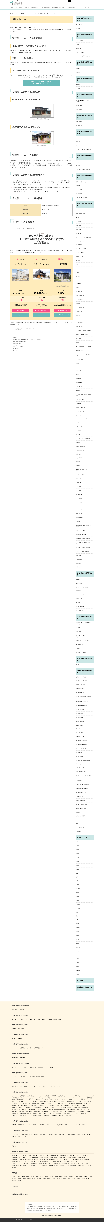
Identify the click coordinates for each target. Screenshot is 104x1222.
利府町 (77, 849)
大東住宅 (78, 88)
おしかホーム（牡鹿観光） (82, 587)
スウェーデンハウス (80, 399)
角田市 (77, 919)
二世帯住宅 (78, 831)
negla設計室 (79, 458)
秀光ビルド (78, 28)
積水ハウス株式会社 (80, 446)
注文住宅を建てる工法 (81, 792)
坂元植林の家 (79, 125)
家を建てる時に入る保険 (81, 804)
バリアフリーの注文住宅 (81, 748)
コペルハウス (79, 509)
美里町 (77, 853)
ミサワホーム (79, 422)
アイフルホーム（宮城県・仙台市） (83, 543)
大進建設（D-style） (80, 350)
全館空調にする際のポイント (82, 767)
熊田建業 (78, 84)
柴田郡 (77, 966)
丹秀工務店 (78, 490)
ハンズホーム (79, 24)
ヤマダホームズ (79, 359)
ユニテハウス (79, 221)
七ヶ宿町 (78, 908)
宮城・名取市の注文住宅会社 (84, 156)
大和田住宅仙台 (79, 322)
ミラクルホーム (79, 299)
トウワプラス (79, 482)
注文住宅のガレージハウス (82, 744)
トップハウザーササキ (81, 138)
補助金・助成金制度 (80, 800)
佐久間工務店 (79, 105)
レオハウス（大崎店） (81, 652)
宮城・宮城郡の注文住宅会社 (84, 63)
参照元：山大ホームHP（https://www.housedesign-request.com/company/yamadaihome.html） (35, 184)
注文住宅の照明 (79, 713)
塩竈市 (77, 935)
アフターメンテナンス (81, 819)
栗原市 (77, 916)
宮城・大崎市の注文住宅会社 (44, 7)
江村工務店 (78, 225)
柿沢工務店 (78, 229)
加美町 (77, 865)
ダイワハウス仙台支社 (81, 534)
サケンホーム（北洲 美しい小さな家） (84, 636)
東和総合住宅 (79, 382)
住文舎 (77, 217)
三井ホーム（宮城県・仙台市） (83, 547)
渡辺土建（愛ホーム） (81, 182)
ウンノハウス (79, 311)
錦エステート (79, 276)
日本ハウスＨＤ (79, 415)
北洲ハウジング (79, 44)
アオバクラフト (79, 72)
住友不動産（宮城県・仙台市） (83, 538)
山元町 (77, 873)
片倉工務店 (78, 486)
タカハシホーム (79, 109)
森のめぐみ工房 (79, 256)
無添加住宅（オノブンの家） (82, 640)
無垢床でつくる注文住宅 (81, 677)
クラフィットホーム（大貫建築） (83, 237)
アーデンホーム (79, 165)
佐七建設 (78, 627)
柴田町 (77, 880)
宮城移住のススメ (72, 7)
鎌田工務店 (78, 563)
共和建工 (78, 664)
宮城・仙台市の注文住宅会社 (17, 7)
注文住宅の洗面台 (80, 721)
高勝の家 (78, 648)
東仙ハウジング (79, 326)
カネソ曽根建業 (79, 517)
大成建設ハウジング (80, 403)
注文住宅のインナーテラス (82, 740)
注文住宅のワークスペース (82, 701)
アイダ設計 (78, 430)
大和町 (77, 892)
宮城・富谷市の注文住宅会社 (84, 35)
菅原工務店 (78, 631)
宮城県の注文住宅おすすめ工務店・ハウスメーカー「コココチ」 (27, 339)
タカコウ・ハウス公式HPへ (41, 310)
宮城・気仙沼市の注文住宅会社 (84, 132)
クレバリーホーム (80, 426)
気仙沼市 (78, 970)
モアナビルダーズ (80, 450)
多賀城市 (78, 947)
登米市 (77, 939)
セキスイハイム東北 (80, 530)
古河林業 (78, 303)
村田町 (77, 884)
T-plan (77, 272)
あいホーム (78, 48)
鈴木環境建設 (79, 583)
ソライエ (78, 280)
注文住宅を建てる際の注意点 (58, 7)
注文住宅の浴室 (79, 732)
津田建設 (78, 579)
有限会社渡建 (79, 121)
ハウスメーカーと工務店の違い (83, 760)
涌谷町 (77, 861)
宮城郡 (77, 974)
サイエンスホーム (80, 193)
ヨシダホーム (79, 145)
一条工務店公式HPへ (62, 310)
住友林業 (78, 442)
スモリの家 (78, 370)
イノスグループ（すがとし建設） (83, 149)
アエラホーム (79, 374)
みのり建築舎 (79, 502)
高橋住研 (78, 141)
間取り (77, 823)
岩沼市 (77, 923)
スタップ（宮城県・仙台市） (82, 551)
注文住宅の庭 (79, 752)
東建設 (77, 287)
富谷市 (77, 931)
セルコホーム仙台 (80, 474)
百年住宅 (78, 465)
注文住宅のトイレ (80, 736)
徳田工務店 (78, 555)
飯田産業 (78, 390)
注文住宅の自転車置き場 (81, 705)
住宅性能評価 (79, 780)
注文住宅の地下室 (80, 692)
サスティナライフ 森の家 (82, 241)
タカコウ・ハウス (80, 594)
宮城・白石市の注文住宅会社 (84, 95)
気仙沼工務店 (79, 244)
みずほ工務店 (79, 494)
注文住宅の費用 (79, 756)
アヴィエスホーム (80, 307)
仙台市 (77, 955)
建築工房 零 (79, 567)
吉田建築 (78, 315)
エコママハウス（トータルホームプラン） (83, 623)
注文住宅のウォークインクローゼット (83, 697)
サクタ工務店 (79, 189)
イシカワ (78, 521)
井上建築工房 (79, 291)
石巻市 (77, 951)
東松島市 (78, 927)
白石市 (77, 943)
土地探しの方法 (79, 796)
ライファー (78, 268)
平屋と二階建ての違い (81, 771)
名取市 (77, 962)
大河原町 (78, 904)
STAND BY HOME (80, 644)
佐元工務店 (78, 283)
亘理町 (77, 896)
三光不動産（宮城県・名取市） (83, 169)
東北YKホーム (79, 610)
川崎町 (77, 877)
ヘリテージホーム (80, 411)
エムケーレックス (80, 506)
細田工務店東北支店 (80, 213)
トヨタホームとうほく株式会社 (83, 438)
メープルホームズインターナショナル (83, 354)
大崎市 (77, 958)
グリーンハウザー (80, 252)
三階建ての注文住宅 (80, 684)
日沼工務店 (78, 454)
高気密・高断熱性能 (80, 816)
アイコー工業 (79, 386)
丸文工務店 (78, 233)
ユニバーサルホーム (80, 407)
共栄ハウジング (79, 513)
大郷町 (77, 845)
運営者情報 (87, 7)
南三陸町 (78, 888)
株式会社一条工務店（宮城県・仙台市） (83, 526)
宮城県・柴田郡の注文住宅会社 (84, 116)
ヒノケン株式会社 (80, 606)
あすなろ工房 (79, 598)
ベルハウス (78, 260)
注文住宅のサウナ (80, 688)
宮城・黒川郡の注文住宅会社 (84, 79)
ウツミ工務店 (79, 498)
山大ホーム (78, 602)
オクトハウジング (80, 295)
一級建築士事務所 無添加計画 (83, 334)
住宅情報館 (78, 378)
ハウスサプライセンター (81, 197)
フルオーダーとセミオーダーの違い (83, 776)
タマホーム (78, 434)
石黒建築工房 (79, 559)
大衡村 (77, 842)
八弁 (77, 264)
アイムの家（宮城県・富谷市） (83, 56)
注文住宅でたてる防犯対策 (82, 788)
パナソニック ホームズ (81, 419)
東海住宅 (78, 461)
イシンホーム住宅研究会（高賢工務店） (83, 395)
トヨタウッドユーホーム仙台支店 (83, 330)
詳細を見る (20, 315)
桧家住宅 (78, 363)
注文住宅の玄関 (79, 725)
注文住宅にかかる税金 (81, 808)
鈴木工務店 (78, 338)
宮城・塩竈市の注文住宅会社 (84, 659)
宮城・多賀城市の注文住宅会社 (84, 19)
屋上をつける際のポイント (82, 764)
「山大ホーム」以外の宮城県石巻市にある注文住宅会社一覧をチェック (41, 82)
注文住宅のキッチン (80, 728)
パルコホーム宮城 (80, 52)
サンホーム (78, 319)
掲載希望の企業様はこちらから (84, 988)
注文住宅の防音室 (80, 709)
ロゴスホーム (79, 367)
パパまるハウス (79, 162)
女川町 (77, 857)
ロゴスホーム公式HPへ (20, 310)
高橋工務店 (78, 591)
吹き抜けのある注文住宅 (81, 680)
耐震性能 (78, 812)
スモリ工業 (78, 478)
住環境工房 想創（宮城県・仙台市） (83, 470)
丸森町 (77, 900)
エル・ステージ (79, 40)
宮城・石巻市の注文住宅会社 (31, 7)
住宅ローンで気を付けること (82, 784)
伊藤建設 (78, 185)
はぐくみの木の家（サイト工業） (83, 346)
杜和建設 (78, 68)
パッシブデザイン (80, 827)
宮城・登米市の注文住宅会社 (84, 176)
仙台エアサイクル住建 (81, 248)
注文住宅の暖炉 (79, 717)
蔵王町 (77, 912)
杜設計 (77, 342)
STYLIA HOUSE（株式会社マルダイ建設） (84, 101)
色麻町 (77, 869)
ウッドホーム (79, 209)
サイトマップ (90, 1219)
